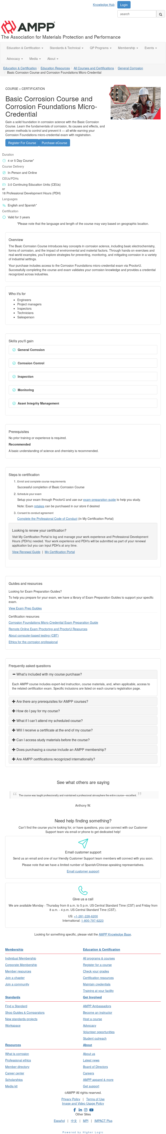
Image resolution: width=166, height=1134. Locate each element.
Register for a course (97, 965)
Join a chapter (15, 977)
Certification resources (98, 977)
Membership (127, 48)
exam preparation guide (99, 499)
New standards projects (21, 1019)
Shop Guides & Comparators (25, 1012)
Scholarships (14, 1079)
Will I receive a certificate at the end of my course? (54, 730)
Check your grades (96, 971)
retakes (39, 506)
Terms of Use (95, 1099)
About (51, 58)
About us (89, 1054)
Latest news (91, 1060)
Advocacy (14, 58)
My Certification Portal (60, 552)
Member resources (18, 971)
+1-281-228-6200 (86, 916)
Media (34, 58)
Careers (88, 1073)
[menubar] (105, 4)
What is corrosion (17, 1054)
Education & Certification (24, 48)
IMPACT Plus (103, 1120)
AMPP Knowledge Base (115, 934)
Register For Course (22, 143)
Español (59, 1120)
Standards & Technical (65, 48)
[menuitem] (105, 4)
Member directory (17, 1066)
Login (124, 5)
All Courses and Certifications (94, 68)
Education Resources (55, 68)
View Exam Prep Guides (25, 608)
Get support (91, 1086)
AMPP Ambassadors (97, 1006)
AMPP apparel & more (98, 1079)
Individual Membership (20, 958)
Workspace (13, 1025)
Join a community (17, 984)
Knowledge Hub (104, 4)
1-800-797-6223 (92, 920)
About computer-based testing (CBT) (34, 635)
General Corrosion (130, 68)
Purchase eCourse (54, 143)
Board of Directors (95, 1066)
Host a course (92, 1019)
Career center (14, 1073)
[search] (160, 13)
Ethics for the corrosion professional (33, 642)
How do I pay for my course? (38, 710)
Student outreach (95, 1038)
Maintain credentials (96, 984)
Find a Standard (16, 1006)
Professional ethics (18, 1060)
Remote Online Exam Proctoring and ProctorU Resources (48, 629)
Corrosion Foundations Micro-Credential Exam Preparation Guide (53, 622)
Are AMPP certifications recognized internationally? (55, 759)
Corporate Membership (21, 965)
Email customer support (83, 871)
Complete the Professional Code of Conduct (47, 518)
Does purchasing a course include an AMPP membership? (61, 749)
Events (150, 48)
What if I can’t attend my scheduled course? (49, 720)
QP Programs (99, 48)
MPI (85, 1120)
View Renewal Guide (26, 552)
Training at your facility (98, 990)
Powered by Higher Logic (83, 1132)
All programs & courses (99, 958)
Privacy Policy (70, 1099)
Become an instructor (97, 1012)
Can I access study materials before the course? (53, 739)
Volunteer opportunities (99, 1032)
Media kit (11, 1086)
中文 (74, 1120)
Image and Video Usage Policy (83, 1103)
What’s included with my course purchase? (49, 674)
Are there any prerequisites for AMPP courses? (52, 701)
